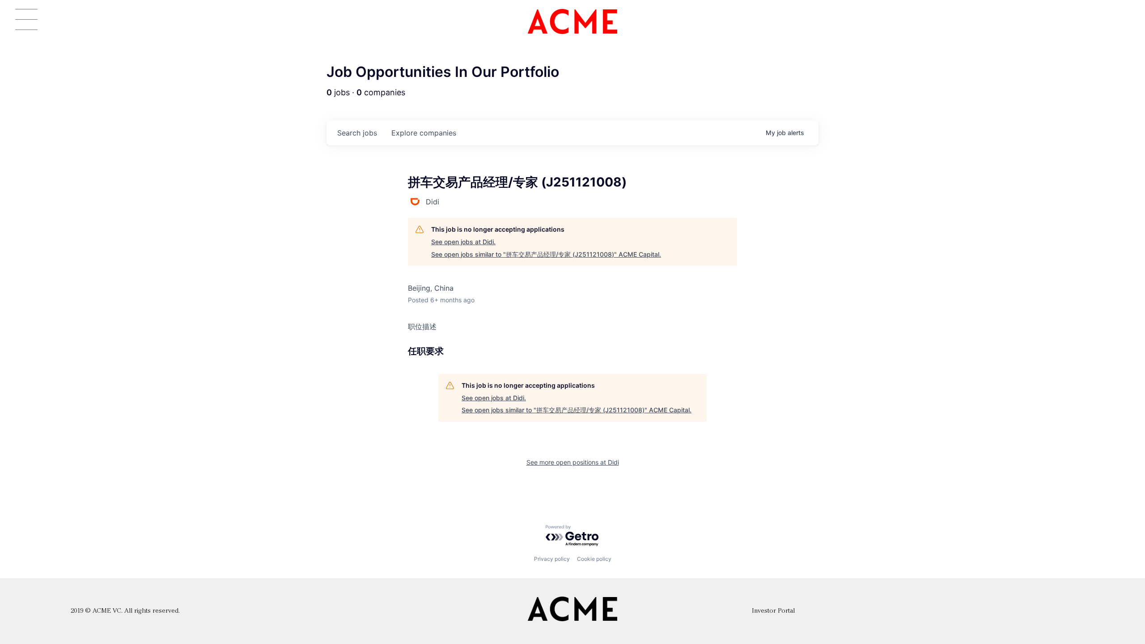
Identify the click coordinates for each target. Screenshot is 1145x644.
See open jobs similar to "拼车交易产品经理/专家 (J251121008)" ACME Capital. (546, 254)
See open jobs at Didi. (463, 242)
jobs (357, 132)
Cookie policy (594, 558)
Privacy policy (552, 558)
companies (423, 132)
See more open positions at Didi (572, 462)
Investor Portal (773, 611)
